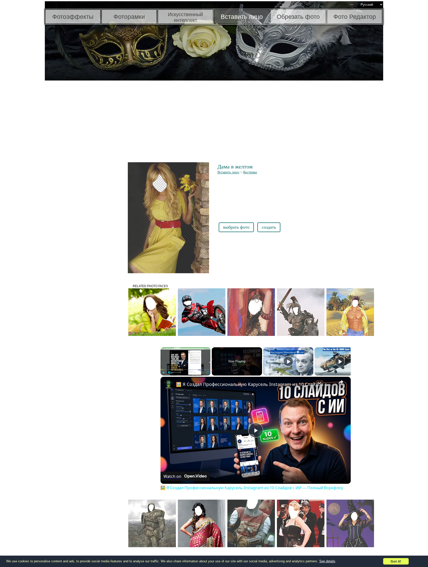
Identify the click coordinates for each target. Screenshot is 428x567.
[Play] (163, 373)
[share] (340, 382)
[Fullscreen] (208, 373)
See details (327, 561)
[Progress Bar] (185, 369)
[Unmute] (169, 373)
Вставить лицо (228, 172)
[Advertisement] (83, 158)
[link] (168, 385)
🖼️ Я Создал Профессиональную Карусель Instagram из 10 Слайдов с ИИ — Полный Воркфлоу (255, 384)
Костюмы (250, 172)
